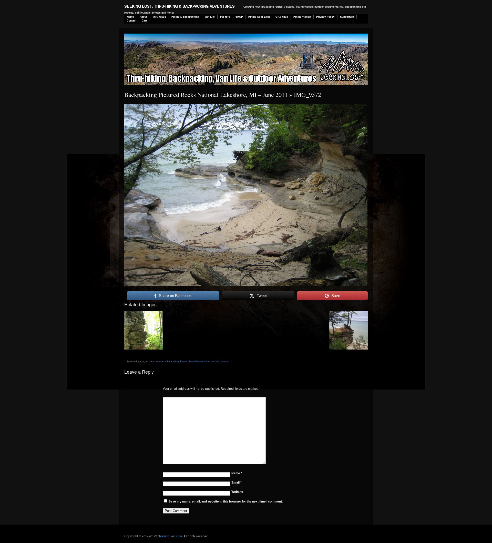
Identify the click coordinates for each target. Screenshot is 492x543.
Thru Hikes (159, 16)
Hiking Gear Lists (259, 16)
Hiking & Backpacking (185, 16)
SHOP (239, 16)
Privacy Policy (325, 16)
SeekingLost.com (170, 536)
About (143, 16)
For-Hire (225, 16)
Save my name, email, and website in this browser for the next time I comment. (226, 501)
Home (130, 16)
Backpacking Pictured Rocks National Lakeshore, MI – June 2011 (206, 94)
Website (237, 491)
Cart (144, 20)
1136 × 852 (158, 361)
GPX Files (281, 16)
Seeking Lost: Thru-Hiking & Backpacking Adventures (179, 6)
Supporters (347, 16)
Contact (131, 20)
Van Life (209, 16)
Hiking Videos (302, 16)
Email (236, 482)
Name (236, 473)
